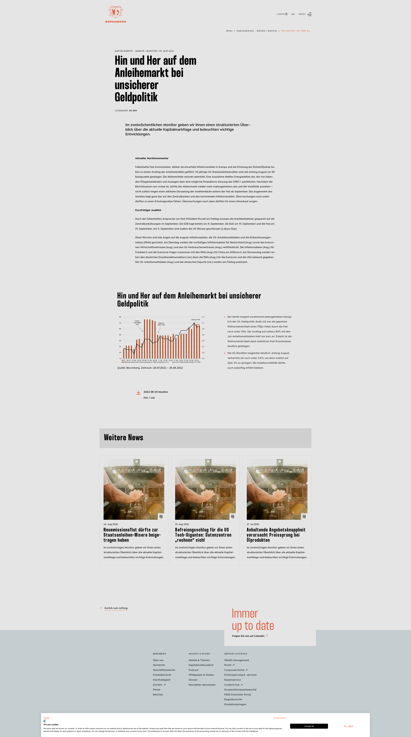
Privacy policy (279, 718)
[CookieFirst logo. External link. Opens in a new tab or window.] (45, 721)
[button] (48, 718)
